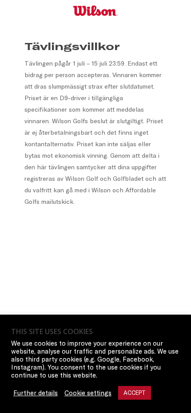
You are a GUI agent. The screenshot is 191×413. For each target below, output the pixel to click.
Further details (35, 393)
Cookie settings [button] (87, 393)
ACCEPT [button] (134, 392)
